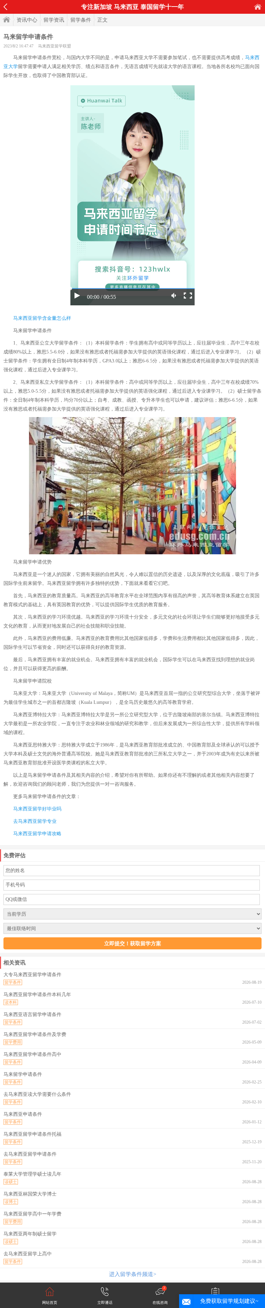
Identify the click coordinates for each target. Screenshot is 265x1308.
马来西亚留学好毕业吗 (37, 808)
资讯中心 (27, 20)
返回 (5, 6)
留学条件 (80, 20)
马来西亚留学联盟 (54, 46)
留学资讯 (53, 20)
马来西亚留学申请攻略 (37, 833)
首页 (258, 7)
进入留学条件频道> (132, 1274)
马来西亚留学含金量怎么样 (42, 318)
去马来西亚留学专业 (35, 821)
